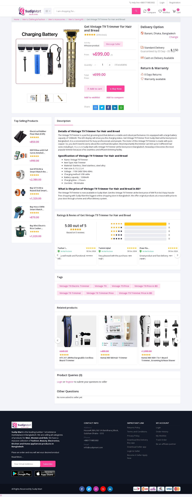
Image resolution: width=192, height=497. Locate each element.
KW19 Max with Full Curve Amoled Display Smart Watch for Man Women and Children (39, 151)
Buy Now (117, 88)
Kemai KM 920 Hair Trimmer (113, 357)
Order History (162, 431)
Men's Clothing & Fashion (33, 19)
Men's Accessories (56, 19)
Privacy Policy (133, 435)
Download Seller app (136, 446)
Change (173, 37)
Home (16, 19)
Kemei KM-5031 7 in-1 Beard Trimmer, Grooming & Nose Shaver (158, 359)
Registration (175, 2)
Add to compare (114, 97)
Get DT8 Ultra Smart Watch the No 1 (39, 170)
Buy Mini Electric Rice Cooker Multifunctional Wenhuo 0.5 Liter (38, 227)
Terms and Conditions (137, 431)
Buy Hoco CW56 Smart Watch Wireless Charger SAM (38, 208)
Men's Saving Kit (76, 19)
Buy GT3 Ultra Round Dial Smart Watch (38, 189)
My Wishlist (161, 435)
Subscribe (47, 464)
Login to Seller (133, 451)
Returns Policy (133, 427)
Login (162, 2)
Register (70, 381)
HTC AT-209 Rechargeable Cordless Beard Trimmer (76, 359)
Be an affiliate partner (166, 444)
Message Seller (113, 44)
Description (63, 121)
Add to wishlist (92, 97)
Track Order (161, 439)
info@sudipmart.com (93, 447)
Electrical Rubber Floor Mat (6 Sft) (38, 132)
